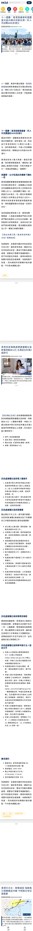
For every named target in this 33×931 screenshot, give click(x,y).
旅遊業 (5, 275)
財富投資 (3, 12)
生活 (27, 12)
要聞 (9, 12)
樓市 (15, 12)
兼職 (4, 813)
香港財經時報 (5, 26)
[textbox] (18, 2)
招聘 (10, 813)
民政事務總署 (7, 816)
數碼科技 (21, 12)
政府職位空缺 (9, 415)
